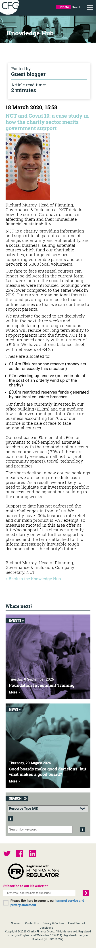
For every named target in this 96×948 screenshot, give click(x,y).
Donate (63, 7)
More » (14, 692)
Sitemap (16, 923)
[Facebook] (19, 854)
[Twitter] (6, 854)
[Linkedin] (32, 854)
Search (76, 7)
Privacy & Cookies (53, 923)
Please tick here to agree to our (47, 903)
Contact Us (32, 923)
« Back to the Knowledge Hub (33, 579)
